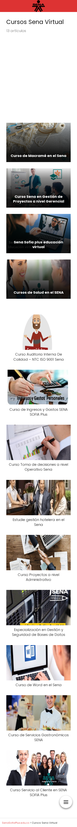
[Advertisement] (38, 78)
